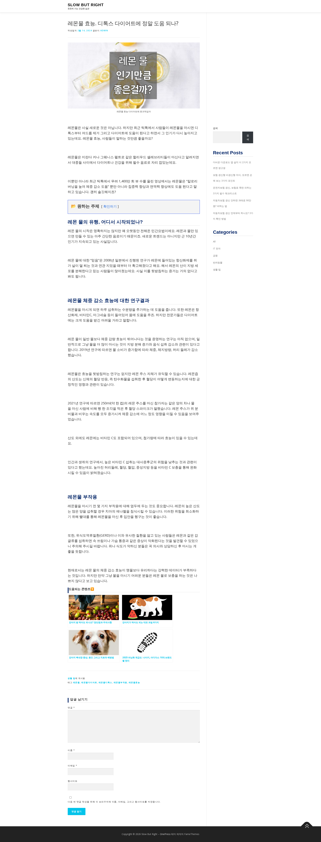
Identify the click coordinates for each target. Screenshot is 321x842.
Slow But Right (86, 5)
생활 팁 (71, 678)
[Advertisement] (233, 69)
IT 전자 (217, 248)
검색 (215, 128)
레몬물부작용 (120, 682)
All (214, 241)
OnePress (165, 834)
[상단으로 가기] (307, 826)
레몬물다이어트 (89, 682)
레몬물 (76, 682)
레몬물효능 (134, 682)
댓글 (71, 707)
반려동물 (217, 262)
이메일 (72, 765)
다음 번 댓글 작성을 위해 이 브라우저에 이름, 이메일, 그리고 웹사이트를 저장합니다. (114, 801)
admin (104, 30)
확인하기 (110, 206)
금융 (215, 255)
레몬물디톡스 (105, 682)
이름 (71, 750)
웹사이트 (72, 780)
